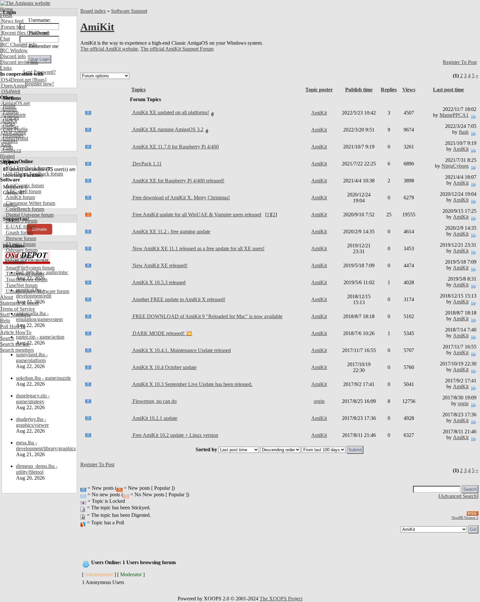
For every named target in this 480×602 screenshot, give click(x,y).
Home (6, 9)
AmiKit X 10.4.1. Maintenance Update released (181, 350)
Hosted (7, 156)
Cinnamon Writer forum (30, 203)
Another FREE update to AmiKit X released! (178, 299)
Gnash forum (19, 232)
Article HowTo (15, 332)
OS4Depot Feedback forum (34, 174)
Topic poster (319, 89)
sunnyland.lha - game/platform (32, 357)
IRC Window (14, 50)
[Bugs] (38, 80)
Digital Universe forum (29, 215)
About (6, 297)
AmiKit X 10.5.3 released (158, 282)
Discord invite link (19, 62)
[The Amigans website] (25, 3)
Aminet (8, 109)
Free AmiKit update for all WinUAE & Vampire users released (196, 214)
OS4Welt (10, 91)
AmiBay (9, 127)
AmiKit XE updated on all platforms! (170, 112)
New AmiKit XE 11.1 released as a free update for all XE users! (197, 248)
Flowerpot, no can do (154, 401)
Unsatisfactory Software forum (37, 291)
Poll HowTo (12, 326)
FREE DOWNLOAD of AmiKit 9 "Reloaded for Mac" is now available (206, 316)
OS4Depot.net (15, 80)
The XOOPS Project (281, 598)
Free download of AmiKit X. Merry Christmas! (180, 197)
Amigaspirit (12, 115)
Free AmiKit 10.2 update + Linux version (174, 435)
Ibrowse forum (20, 238)
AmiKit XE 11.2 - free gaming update (170, 231)
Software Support (129, 11)
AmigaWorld (14, 138)
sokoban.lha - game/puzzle (43, 378)
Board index (93, 11)
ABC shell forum (23, 191)
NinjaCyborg (455, 166)
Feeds (6, 15)
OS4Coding (13, 132)
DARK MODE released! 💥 (161, 333)
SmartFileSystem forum (30, 267)
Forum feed (12, 27)
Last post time (448, 89)
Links (6, 68)
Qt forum (15, 262)
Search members (17, 350)
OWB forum (18, 256)
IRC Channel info (18, 44)
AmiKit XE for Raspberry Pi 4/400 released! (177, 180)
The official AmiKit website (109, 49)
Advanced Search (458, 496)
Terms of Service (17, 309)
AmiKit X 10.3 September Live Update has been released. (191, 384)
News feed (12, 21)
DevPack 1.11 (146, 163)
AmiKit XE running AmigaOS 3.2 (167, 129)
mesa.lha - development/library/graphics (46, 445)
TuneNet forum (21, 285)
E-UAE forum (20, 226)
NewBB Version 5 (465, 517)
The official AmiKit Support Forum (177, 49)
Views (408, 89)
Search (7, 338)
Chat (5, 38)
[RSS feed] (472, 511)
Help (5, 320)
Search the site (15, 344)
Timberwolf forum (24, 273)
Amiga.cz (10, 150)
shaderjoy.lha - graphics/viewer (32, 422)
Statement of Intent (19, 303)
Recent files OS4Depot (24, 33)
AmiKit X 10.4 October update (164, 367)
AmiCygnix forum (24, 185)
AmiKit (8, 121)
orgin (319, 401)
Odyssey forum (21, 250)
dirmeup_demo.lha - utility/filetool (36, 469)
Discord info (13, 56)
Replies (389, 89)
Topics (138, 89)
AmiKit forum (20, 197)
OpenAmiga (13, 85)
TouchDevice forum (26, 279)
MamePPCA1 (454, 115)
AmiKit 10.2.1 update (154, 418)
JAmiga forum (20, 244)
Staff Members (15, 314)
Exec (6, 144)
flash (464, 132)
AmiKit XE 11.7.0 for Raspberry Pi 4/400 (175, 146)
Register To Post (460, 62)
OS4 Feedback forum (27, 168)
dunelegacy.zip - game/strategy (33, 398)
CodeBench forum (24, 209)
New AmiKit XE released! (159, 265)
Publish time (359, 89)
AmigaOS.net (15, 103)
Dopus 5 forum (21, 221)
